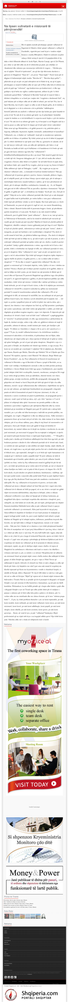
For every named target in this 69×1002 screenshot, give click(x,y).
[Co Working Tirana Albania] (33, 711)
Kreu (6, 18)
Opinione (11, 18)
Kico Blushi (17, 18)
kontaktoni (30, 974)
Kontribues (14, 981)
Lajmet (5, 930)
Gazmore (6, 953)
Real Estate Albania (8, 963)
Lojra (5, 951)
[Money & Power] (33, 880)
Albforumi (6, 942)
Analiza (5, 932)
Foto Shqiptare (7, 955)
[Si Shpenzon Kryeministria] (33, 839)
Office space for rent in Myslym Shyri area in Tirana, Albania (18, 903)
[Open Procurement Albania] (33, 813)
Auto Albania (6, 965)
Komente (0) (10, 42)
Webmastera (6, 944)
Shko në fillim (56, 983)
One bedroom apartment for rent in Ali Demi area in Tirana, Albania (20, 907)
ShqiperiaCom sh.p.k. (36, 986)
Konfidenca (32, 981)
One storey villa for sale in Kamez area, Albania (15, 900)
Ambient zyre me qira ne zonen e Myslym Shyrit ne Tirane (18, 905)
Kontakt (20, 981)
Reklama (26, 981)
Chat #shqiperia (7, 940)
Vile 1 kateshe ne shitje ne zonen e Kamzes (14, 902)
